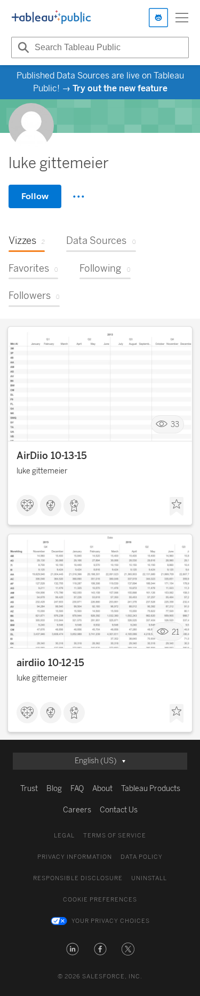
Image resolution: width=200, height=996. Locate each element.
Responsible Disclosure (78, 878)
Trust (29, 788)
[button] (72, 949)
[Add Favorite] (176, 506)
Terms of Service (114, 835)
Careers (77, 810)
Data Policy (142, 856)
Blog (54, 788)
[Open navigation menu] (181, 18)
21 (175, 631)
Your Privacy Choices (110, 921)
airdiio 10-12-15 (50, 663)
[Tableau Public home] (51, 18)
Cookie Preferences (100, 899)
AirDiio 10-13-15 (52, 456)
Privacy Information (74, 856)
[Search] (22, 47)
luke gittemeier (42, 471)
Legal (64, 835)
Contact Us (119, 810)
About (102, 788)
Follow (35, 196)
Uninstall (149, 878)
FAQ (77, 788)
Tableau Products (150, 788)
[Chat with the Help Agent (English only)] (158, 17)
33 (175, 424)
